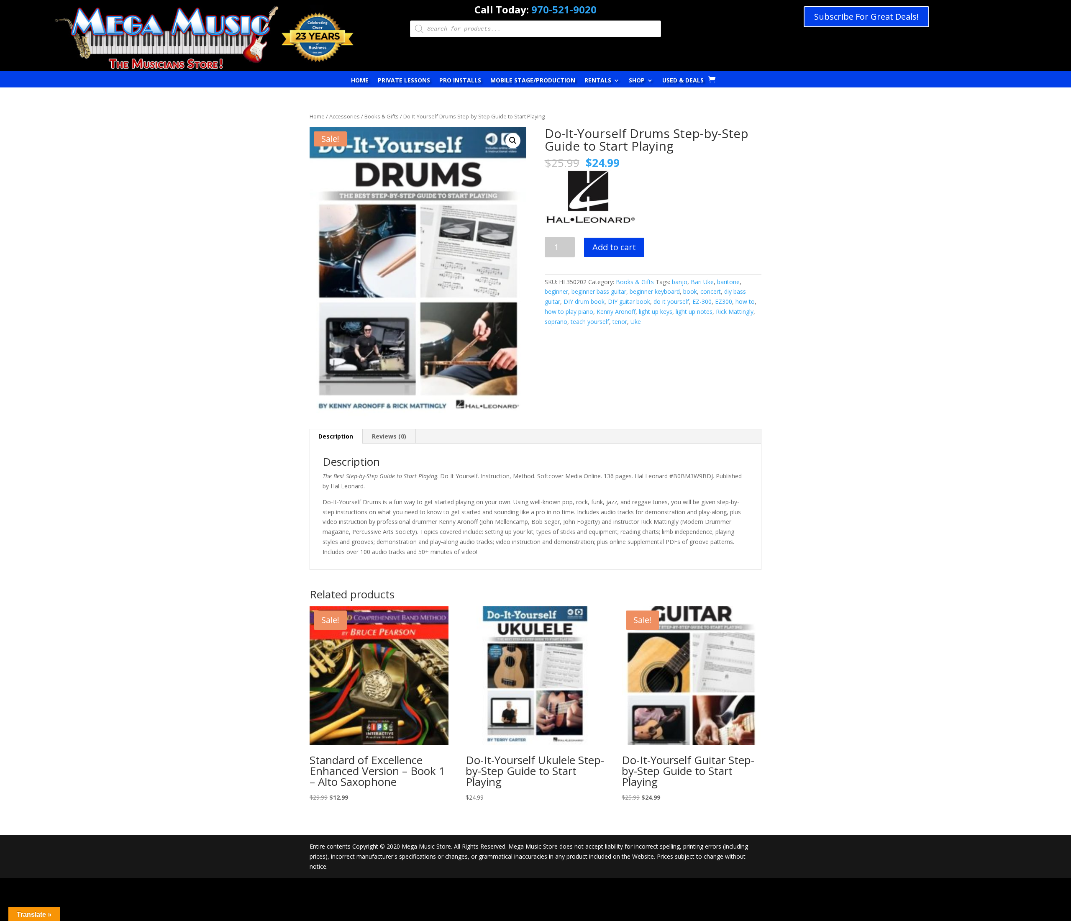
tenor (619, 322)
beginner (556, 291)
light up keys (655, 312)
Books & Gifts (381, 116)
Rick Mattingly (734, 312)
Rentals (597, 80)
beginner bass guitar (598, 291)
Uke (635, 322)
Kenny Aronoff (616, 312)
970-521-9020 (564, 9)
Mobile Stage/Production (532, 80)
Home (360, 80)
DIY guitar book (629, 301)
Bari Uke (702, 282)
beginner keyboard (655, 291)
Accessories (344, 116)
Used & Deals (683, 80)
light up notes (694, 312)
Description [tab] (335, 436)
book (690, 291)
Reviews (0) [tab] (389, 436)
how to (745, 301)
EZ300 (723, 301)
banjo (679, 282)
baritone (728, 282)
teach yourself (590, 322)
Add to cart (614, 247)
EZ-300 (702, 301)
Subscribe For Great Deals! (866, 16)
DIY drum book (584, 301)
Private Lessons (404, 80)
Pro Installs (460, 80)
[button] (512, 140)
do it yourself (671, 301)
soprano (556, 322)
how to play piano (569, 312)
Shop (637, 80)
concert (710, 291)
